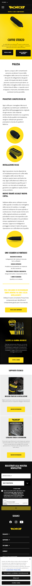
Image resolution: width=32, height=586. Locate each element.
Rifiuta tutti (16, 578)
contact (5, 551)
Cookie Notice (9, 569)
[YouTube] (21, 522)
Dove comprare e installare (23, 53)
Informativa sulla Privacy (18, 493)
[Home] (16, 7)
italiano (4, 2)
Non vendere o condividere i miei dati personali (16, 573)
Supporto (6, 540)
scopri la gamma (16, 360)
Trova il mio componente (16, 12)
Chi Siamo (5, 545)
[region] (16, 571)
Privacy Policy (17, 569)
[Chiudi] (30, 559)
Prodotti (5, 534)
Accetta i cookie (16, 583)
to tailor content (16, 488)
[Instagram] (16, 522)
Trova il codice (7, 52)
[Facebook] (10, 522)
